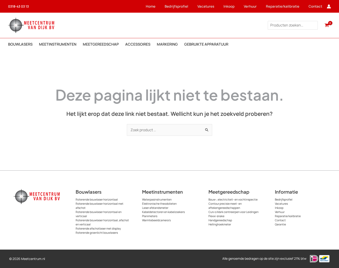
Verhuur (250, 6)
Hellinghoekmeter (219, 224)
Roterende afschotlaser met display (98, 228)
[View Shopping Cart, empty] (326, 25)
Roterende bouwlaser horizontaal (97, 199)
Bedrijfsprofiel (176, 6)
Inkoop (229, 6)
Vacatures (205, 6)
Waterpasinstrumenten (157, 199)
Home (150, 6)
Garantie (280, 224)
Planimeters (149, 216)
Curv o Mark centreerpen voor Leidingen (233, 212)
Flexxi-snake (216, 216)
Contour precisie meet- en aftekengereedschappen (225, 206)
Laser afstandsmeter (155, 208)
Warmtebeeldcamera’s (156, 220)
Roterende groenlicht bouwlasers (97, 233)
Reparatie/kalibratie (282, 6)
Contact (315, 6)
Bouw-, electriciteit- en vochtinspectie (233, 199)
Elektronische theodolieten (159, 204)
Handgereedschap (220, 220)
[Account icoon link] (329, 6)
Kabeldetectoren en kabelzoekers (163, 212)
